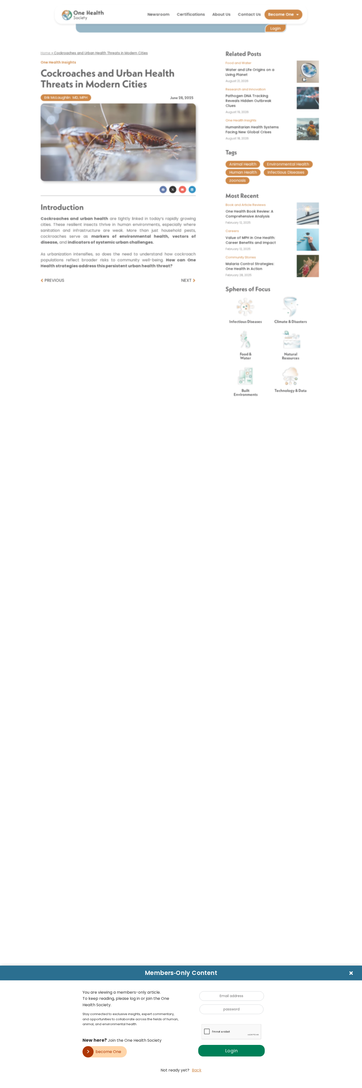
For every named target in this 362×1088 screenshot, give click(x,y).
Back (196, 1070)
